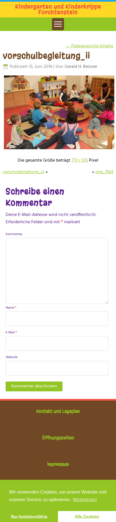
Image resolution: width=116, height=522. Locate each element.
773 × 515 (80, 160)
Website (11, 357)
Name (11, 308)
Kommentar (14, 234)
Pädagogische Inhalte (89, 46)
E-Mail (11, 332)
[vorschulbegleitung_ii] (59, 149)
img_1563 (104, 172)
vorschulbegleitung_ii (46, 55)
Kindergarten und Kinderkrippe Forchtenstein (58, 9)
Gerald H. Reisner (80, 66)
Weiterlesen (85, 499)
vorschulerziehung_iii (23, 172)
